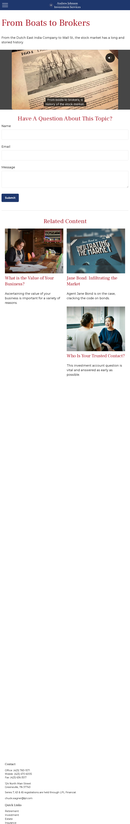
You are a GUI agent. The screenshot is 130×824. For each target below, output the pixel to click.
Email (6, 147)
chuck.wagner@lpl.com (18, 798)
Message (8, 167)
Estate (9, 818)
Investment (12, 815)
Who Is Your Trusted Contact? (96, 356)
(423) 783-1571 (21, 770)
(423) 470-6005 (23, 773)
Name (6, 126)
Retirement (12, 811)
